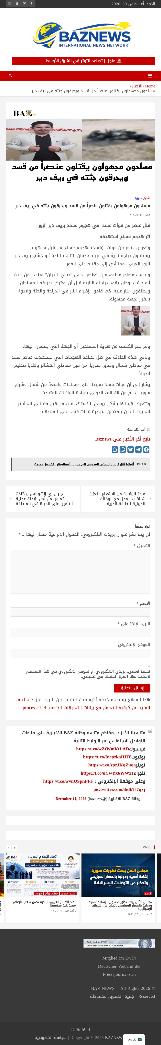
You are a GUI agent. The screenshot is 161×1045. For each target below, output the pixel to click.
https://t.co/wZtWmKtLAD (102, 749)
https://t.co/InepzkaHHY (107, 757)
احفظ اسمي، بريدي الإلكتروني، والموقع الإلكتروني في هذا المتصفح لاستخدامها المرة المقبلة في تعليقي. (88, 674)
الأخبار (146, 198)
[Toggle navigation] (150, 76)
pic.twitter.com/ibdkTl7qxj (119, 789)
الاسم (143, 603)
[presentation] (8, 848)
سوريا (138, 198)
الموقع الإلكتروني (134, 644)
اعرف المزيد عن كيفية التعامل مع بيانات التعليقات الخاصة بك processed (83, 703)
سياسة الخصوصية (51, 1037)
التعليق (142, 545)
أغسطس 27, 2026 (63, 914)
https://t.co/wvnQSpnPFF (68, 781)
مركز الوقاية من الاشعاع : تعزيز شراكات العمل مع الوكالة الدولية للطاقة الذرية (117, 498)
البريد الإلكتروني (133, 623)
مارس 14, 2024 (141, 215)
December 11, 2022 (71, 798)
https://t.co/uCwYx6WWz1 (107, 773)
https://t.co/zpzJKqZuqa (112, 765)
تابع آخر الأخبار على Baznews (122, 439)
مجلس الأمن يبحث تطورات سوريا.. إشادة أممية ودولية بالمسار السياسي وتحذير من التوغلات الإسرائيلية (45, 905)
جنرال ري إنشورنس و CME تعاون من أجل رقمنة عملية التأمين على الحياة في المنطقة (44, 498)
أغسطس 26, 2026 (138, 911)
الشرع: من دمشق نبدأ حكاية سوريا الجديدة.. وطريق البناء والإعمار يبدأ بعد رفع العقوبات (122, 903)
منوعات (147, 847)
